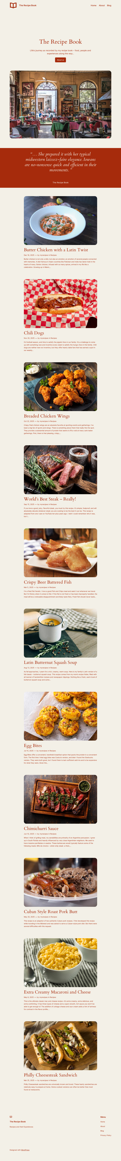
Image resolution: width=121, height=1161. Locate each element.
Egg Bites (33, 745)
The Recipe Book (27, 5)
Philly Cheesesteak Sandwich (50, 1075)
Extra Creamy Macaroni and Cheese (57, 992)
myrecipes (44, 255)
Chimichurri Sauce (41, 828)
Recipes (53, 255)
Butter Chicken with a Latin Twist (56, 250)
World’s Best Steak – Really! (50, 499)
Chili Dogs (34, 333)
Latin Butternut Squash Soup (50, 662)
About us (60, 60)
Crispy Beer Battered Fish (47, 582)
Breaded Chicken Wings (47, 416)
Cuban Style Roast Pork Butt (50, 911)
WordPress (25, 1150)
